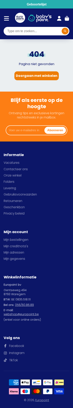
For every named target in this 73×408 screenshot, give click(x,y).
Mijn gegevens (14, 259)
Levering (10, 188)
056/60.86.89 (24, 305)
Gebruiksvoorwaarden (20, 194)
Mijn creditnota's (16, 246)
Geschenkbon (14, 207)
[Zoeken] (65, 31)
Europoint (42, 400)
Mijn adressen (14, 252)
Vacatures (11, 163)
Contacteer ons (16, 169)
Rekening (59, 18)
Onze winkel (12, 175)
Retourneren (13, 201)
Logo (20, 18)
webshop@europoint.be (21, 314)
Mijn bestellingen (16, 240)
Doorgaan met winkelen (36, 75)
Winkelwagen (66, 18)
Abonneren (55, 130)
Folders (9, 182)
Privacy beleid (14, 213)
